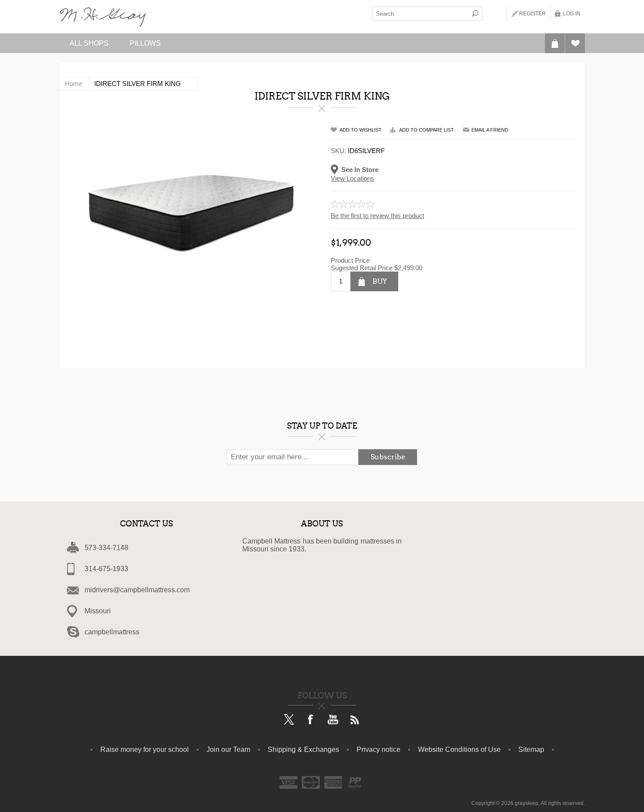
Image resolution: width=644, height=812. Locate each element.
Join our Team (228, 749)
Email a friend (489, 129)
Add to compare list (426, 129)
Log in (571, 14)
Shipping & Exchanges (303, 749)
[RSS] (354, 720)
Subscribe (388, 457)
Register (532, 14)
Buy (379, 281)
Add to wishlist (361, 129)
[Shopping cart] (555, 43)
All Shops (89, 43)
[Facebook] (311, 720)
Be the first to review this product (377, 215)
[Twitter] (289, 720)
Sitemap (531, 749)
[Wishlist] (575, 43)
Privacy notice (378, 749)
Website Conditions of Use (459, 749)
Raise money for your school (144, 749)
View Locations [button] (352, 178)
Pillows (145, 43)
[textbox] (420, 14)
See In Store (360, 169)
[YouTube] (333, 720)
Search (475, 14)
